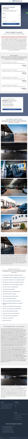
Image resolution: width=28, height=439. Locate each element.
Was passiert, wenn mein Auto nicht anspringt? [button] (11, 313)
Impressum (16, 405)
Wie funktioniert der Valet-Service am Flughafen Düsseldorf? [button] (13, 282)
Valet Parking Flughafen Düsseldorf (8, 430)
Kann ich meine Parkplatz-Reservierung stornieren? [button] (12, 300)
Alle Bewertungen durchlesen (12, 109)
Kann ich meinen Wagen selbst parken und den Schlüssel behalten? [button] (13, 303)
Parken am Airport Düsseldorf (7, 427)
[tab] (14, 275)
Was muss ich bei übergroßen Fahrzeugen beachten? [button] (12, 306)
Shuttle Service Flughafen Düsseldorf (8, 432)
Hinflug (4, 13)
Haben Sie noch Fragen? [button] (7, 320)
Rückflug (4, 17)
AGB (15, 406)
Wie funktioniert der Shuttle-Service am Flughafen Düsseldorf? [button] (14, 279)
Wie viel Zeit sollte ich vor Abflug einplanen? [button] (10, 286)
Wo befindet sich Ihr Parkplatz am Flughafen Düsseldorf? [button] (13, 275)
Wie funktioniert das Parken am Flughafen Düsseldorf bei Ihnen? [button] (14, 277)
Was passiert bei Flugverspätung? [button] (9, 289)
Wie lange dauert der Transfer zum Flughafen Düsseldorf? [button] (13, 284)
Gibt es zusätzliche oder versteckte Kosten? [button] (10, 296)
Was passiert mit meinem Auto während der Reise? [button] (12, 291)
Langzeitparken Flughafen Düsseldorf (8, 426)
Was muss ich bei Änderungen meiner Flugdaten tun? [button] (12, 308)
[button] (1, 437)
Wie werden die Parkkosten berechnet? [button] (9, 298)
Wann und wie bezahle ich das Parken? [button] (9, 293)
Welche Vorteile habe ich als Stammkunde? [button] (10, 315)
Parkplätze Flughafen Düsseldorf (8, 431)
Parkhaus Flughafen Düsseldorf (7, 429)
